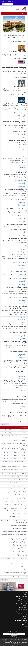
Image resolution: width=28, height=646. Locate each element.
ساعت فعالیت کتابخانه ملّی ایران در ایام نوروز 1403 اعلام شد (14, 32)
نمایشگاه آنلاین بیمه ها (21, 598)
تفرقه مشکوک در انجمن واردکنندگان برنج (18, 577)
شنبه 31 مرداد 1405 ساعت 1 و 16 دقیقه (7, 1)
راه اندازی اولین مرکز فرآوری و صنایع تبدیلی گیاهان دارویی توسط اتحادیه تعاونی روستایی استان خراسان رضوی (14, 509)
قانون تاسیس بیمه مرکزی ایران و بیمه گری (17, 140)
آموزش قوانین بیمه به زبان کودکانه (19, 86)
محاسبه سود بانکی (22, 609)
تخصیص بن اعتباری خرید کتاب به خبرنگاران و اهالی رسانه (14, 466)
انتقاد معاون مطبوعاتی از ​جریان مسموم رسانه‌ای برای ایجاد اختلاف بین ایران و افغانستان (14, 521)
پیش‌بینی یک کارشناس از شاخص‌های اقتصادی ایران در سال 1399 (14, 559)
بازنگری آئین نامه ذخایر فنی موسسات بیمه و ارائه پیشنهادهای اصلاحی (16, 288)
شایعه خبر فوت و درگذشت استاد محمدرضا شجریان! (15, 566)
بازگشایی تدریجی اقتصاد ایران (20, 528)
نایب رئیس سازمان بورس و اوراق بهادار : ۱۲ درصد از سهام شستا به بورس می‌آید (14, 555)
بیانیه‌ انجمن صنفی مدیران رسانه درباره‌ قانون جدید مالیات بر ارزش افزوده (14, 505)
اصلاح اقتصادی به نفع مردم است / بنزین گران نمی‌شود (15, 498)
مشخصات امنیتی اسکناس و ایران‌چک (18, 397)
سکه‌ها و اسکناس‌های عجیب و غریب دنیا (18, 238)
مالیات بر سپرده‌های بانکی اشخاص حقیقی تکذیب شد (15, 501)
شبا (25, 615)
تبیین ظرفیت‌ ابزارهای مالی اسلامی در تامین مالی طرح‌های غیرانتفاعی (16, 190)
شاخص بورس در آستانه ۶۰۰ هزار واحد (18, 551)
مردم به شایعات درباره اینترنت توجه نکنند (18, 569)
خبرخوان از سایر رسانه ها (20, 620)
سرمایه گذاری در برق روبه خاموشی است (18, 513)
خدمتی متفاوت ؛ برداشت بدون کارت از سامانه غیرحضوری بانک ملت (14, 68)
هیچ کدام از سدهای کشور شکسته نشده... (17, 483)
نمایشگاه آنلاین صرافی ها (20, 602)
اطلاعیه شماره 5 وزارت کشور (20, 440)
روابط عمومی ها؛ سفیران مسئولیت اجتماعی (17, 52)
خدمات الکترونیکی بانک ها (20, 604)
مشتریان (24, 624)
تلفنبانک (24, 605)
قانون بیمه (24, 156)
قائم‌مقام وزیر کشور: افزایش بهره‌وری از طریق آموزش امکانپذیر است (15, 342)
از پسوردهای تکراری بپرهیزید (20, 172)
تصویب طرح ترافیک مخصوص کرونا (19, 525)
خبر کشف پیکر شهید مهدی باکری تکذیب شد (17, 489)
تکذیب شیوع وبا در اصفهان (21, 495)
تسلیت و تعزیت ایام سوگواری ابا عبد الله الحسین (16, 224)
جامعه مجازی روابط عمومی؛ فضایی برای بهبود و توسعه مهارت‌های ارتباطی (15, 122)
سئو (13, 645)
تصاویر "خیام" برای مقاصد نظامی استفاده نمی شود (16, 480)
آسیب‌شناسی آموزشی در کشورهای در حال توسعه (16, 254)
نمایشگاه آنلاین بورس (21, 600)
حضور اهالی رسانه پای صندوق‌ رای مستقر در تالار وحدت (14, 474)
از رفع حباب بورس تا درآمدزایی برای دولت (17, 542)
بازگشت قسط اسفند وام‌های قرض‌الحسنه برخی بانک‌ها (15, 531)
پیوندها (24, 622)
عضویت (13, 636)
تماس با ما (23, 618)
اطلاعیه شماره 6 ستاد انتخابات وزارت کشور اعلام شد (15, 453)
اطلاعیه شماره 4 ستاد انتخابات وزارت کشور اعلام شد (15, 459)
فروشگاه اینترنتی (18, 645)
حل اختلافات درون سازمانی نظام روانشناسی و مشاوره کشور (14, 430)
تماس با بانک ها (22, 607)
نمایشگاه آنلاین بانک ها (21, 596)
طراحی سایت (9, 645)
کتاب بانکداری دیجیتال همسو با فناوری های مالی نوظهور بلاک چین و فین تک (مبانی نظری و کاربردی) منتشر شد (14, 104)
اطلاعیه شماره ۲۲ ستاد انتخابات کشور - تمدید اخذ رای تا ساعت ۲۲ (14, 436)
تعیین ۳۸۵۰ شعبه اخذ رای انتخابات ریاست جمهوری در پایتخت (15, 462)
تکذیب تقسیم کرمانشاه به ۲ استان (19, 477)
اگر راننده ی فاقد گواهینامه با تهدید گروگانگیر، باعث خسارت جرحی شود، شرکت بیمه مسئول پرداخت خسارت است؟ (15, 362)
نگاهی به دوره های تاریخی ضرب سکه (18, 413)
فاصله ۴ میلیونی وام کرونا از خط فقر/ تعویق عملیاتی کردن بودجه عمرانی (14, 535)
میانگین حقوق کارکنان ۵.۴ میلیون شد (18, 539)
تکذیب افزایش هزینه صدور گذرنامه (19, 486)
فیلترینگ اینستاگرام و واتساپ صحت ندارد (17, 492)
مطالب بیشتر (5, 424)
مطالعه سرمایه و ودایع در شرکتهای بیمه (18, 272)
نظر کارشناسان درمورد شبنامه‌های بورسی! (18, 548)
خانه (25, 594)
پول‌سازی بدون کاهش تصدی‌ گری (19, 545)
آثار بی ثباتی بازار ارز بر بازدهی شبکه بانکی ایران (16, 209)
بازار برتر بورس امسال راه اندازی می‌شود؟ (18, 563)
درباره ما (24, 616)
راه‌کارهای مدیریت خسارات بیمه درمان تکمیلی (17, 324)
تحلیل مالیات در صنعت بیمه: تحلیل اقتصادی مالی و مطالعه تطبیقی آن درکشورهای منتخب (16, 307)
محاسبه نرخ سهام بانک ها (20, 613)
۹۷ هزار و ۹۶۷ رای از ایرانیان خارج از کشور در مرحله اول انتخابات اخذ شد (14, 449)
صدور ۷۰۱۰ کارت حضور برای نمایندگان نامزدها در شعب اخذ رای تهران (14, 444)
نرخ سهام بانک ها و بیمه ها (20, 611)
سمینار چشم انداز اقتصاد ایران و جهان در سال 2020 (15, 381)
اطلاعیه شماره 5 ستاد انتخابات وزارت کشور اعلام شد (15, 456)
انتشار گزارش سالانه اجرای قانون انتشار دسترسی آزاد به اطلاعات (15, 573)
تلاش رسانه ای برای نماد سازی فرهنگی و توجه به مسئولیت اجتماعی (14, 517)
